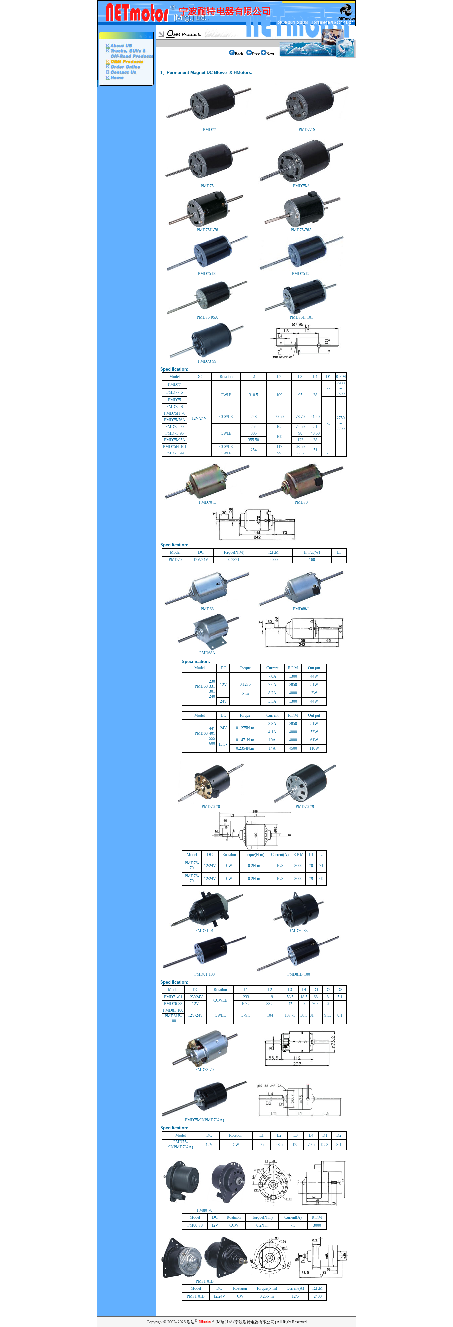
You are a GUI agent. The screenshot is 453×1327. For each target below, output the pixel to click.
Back (239, 54)
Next (270, 54)
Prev (256, 54)
